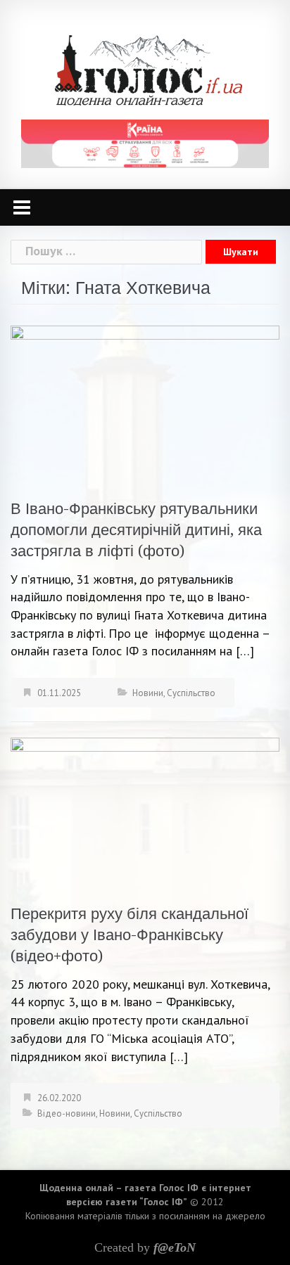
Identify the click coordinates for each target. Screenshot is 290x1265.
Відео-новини (66, 1113)
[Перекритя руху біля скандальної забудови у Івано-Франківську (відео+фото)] (145, 812)
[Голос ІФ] (148, 69)
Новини (147, 693)
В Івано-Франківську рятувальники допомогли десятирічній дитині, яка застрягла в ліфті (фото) (136, 530)
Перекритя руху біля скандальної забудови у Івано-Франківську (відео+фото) (129, 935)
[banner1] (145, 142)
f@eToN (174, 1247)
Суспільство (191, 693)
